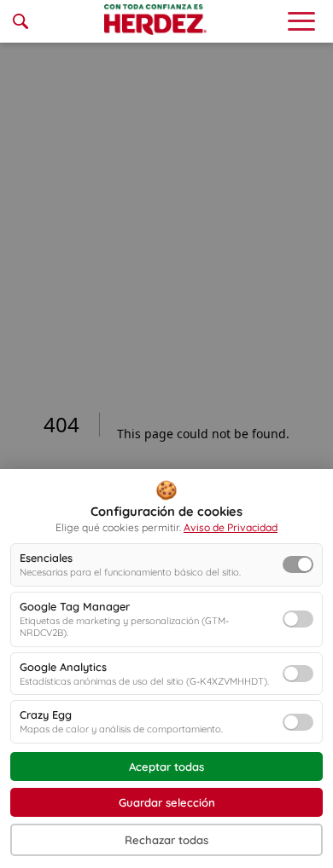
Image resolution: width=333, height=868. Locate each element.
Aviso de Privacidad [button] (231, 527)
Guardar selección (167, 802)
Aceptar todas (166, 766)
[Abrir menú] (301, 21)
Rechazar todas (166, 840)
